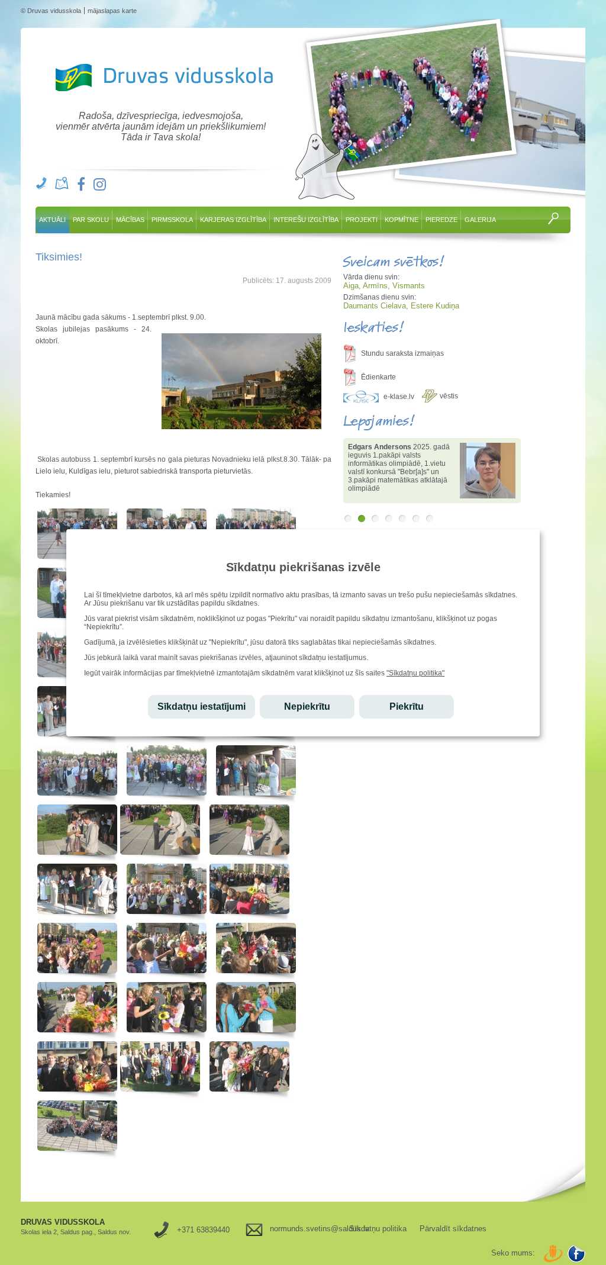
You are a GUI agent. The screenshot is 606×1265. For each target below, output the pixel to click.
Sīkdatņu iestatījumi (201, 706)
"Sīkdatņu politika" (415, 673)
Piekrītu (406, 706)
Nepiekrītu (307, 706)
